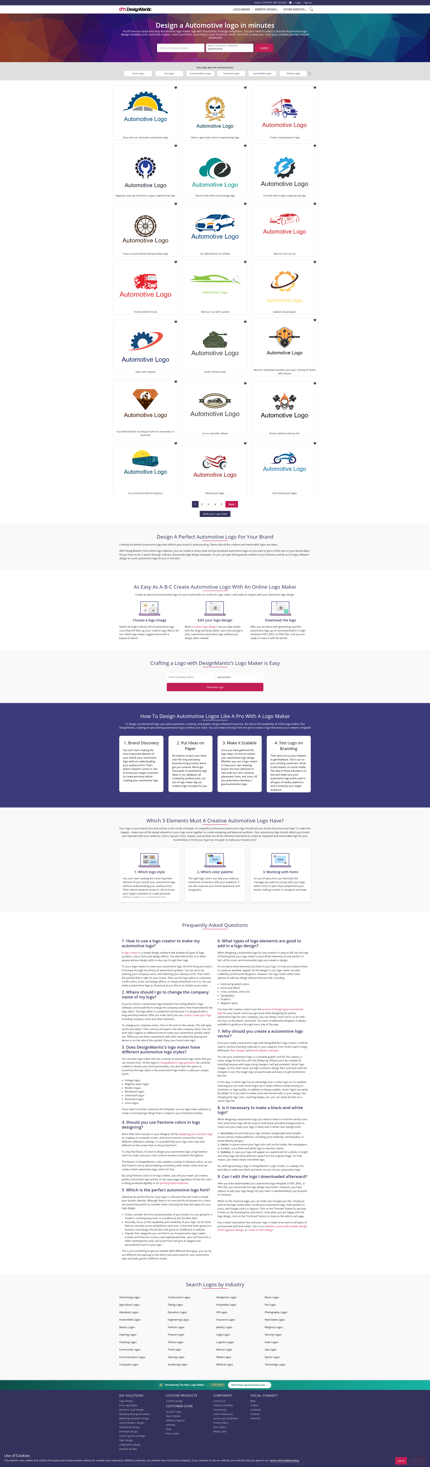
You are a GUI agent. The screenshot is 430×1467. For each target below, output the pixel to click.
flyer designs (237, 1050)
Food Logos (174, 1349)
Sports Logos (272, 1357)
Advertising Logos (129, 1297)
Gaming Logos (176, 1357)
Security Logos (273, 1334)
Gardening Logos (177, 1364)
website (269, 1226)
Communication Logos (132, 1357)
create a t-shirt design (260, 1230)
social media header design (291, 1226)
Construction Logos (179, 1297)
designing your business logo (195, 1134)
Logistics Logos (225, 1342)
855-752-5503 (279, 2)
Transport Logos (231, 73)
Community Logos (129, 1349)
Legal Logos (223, 1334)
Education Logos (177, 1312)
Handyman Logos (226, 1297)
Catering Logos (127, 1334)
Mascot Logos (224, 1349)
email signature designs (265, 1050)
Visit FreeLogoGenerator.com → (249, 1385)
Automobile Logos (262, 73)
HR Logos (221, 1312)
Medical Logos (224, 1364)
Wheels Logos (293, 73)
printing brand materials (174, 1183)
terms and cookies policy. (285, 1460)
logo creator (131, 952)
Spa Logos (270, 1349)
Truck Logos (138, 73)
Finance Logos (176, 1334)
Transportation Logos (200, 73)
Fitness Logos (175, 1342)
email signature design (231, 1230)
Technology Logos (275, 1364)
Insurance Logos (225, 1319)
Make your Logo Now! (215, 513)
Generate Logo (215, 687)
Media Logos (223, 1357)
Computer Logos (128, 1364)
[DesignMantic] (135, 9)
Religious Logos (274, 1327)
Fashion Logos (176, 1327)
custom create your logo (197, 1015)
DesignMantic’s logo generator (177, 1062)
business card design (137, 1229)
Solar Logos (271, 1342)
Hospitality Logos (226, 1304)
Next (232, 504)
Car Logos (169, 73)
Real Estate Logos (275, 1319)
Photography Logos (276, 1312)
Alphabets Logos (128, 1312)
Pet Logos (270, 1304)
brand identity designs (230, 1140)
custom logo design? (205, 626)
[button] (309, 73)
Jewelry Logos (224, 1327)
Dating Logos (175, 1304)
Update (264, 48)
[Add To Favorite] (175, 86)
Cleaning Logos (128, 1342)
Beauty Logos (127, 1327)
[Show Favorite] (290, 2)
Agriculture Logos (129, 1304)
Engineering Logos (178, 1319)
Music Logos (272, 1297)
